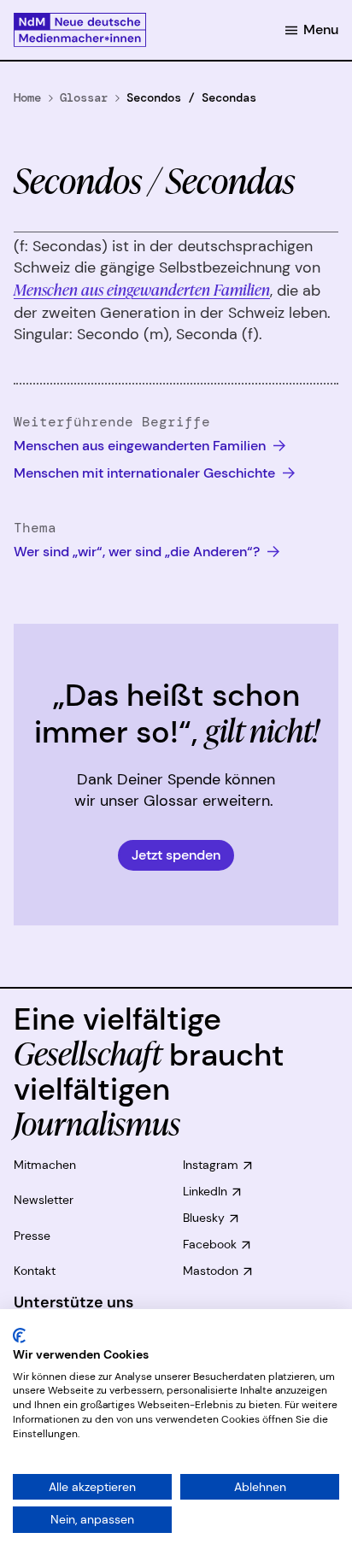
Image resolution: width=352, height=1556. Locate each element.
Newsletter (43, 1199)
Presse (32, 1235)
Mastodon (210, 1270)
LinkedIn (205, 1191)
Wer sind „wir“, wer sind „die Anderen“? (138, 552)
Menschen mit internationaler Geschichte (146, 473)
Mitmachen (45, 1164)
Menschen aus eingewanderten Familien (142, 289)
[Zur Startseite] (80, 30)
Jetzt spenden (176, 855)
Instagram (210, 1164)
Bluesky (204, 1217)
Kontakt (35, 1270)
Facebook (210, 1244)
